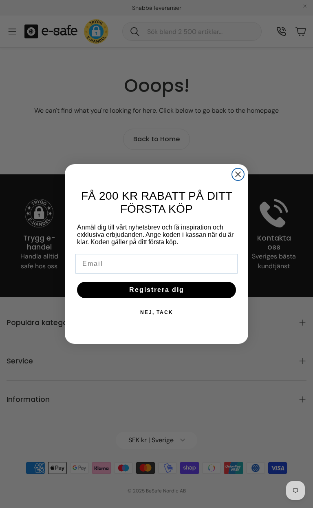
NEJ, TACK (156, 312)
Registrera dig (156, 289)
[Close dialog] (238, 174)
